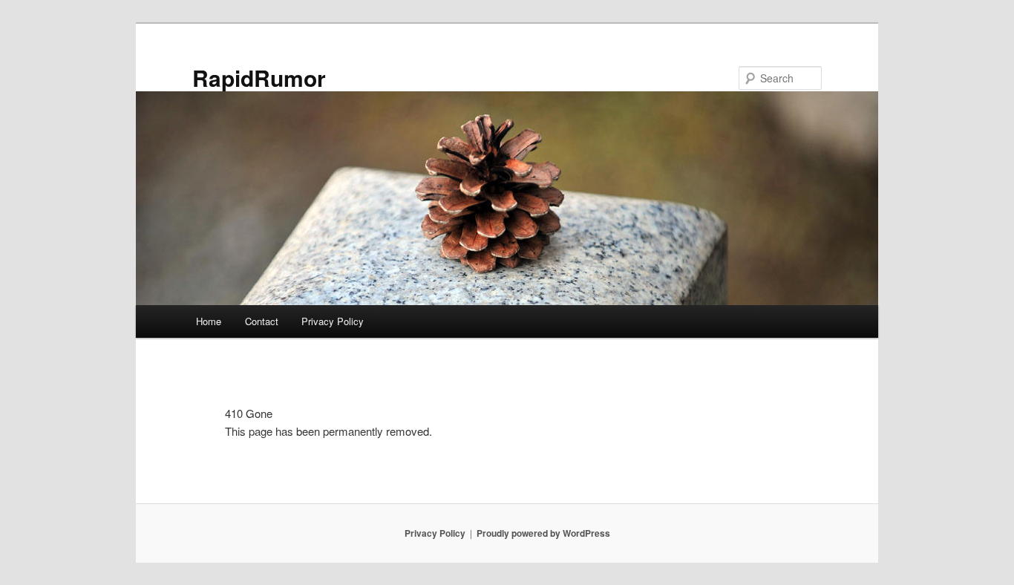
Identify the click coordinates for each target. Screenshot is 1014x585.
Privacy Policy (332, 321)
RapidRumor (259, 78)
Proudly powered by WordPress (543, 533)
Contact (261, 321)
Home (208, 321)
